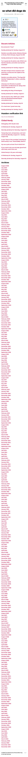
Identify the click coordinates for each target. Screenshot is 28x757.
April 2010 (4, 550)
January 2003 (5, 719)
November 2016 (6, 395)
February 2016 (5, 413)
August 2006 (5, 637)
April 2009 (4, 574)
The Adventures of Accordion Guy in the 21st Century (14, 3)
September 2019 (6, 328)
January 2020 (5, 321)
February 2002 (5, 741)
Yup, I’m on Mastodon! (7, 116)
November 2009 (6, 560)
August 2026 (5, 166)
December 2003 (6, 697)
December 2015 (5, 417)
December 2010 (6, 535)
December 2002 (6, 721)
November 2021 (6, 277)
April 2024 (4, 221)
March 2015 (4, 434)
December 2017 (5, 370)
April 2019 (4, 338)
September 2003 (6, 703)
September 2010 (6, 540)
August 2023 (5, 236)
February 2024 (5, 224)
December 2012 (5, 487)
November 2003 (6, 699)
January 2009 (5, 580)
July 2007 (4, 615)
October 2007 (5, 609)
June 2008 (4, 593)
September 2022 (6, 258)
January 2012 (5, 509)
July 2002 (4, 731)
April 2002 (4, 737)
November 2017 (6, 372)
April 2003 (4, 713)
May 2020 (4, 313)
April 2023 (4, 244)
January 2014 (5, 462)
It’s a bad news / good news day (10, 106)
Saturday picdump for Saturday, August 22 (14, 130)
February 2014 (5, 460)
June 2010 (4, 546)
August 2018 (5, 354)
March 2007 (4, 623)
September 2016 (6, 399)
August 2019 (5, 330)
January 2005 (5, 674)
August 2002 (5, 729)
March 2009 (4, 576)
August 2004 (5, 684)
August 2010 (5, 542)
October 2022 (5, 256)
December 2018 (6, 346)
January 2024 (5, 226)
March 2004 (4, 694)
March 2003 (4, 715)
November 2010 (6, 537)
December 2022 (6, 252)
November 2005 (6, 654)
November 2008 (6, 584)
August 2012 (5, 495)
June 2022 (4, 264)
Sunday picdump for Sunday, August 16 (12, 58)
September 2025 (6, 187)
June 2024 (4, 217)
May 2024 (4, 219)
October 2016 (5, 397)
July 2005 (4, 662)
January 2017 (5, 391)
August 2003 (5, 705)
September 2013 (6, 470)
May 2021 (4, 289)
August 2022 (5, 260)
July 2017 (4, 379)
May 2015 (4, 431)
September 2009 (6, 564)
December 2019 (5, 323)
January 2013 (5, 485)
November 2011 (5, 513)
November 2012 (6, 489)
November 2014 (6, 442)
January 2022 (5, 274)
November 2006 (6, 631)
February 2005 (5, 672)
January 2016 (5, 415)
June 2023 (4, 240)
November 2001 (6, 747)
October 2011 (5, 515)
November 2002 (6, 723)
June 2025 (4, 193)
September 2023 (6, 234)
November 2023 (6, 230)
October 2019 (5, 327)
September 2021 (6, 281)
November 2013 (6, 466)
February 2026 (5, 177)
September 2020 (6, 305)
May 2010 (4, 548)
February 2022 (5, 272)
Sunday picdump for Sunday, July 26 (12, 103)
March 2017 (4, 387)
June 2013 (4, 476)
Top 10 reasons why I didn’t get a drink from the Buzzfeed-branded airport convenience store (12, 98)
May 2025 (4, 195)
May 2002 (4, 735)
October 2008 (5, 586)
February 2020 (5, 319)
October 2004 (5, 680)
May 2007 (4, 619)
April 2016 (4, 409)
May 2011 (3, 525)
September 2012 (6, 493)
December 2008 (6, 582)
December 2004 (6, 676)
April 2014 (4, 456)
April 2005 (4, 668)
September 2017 (6, 376)
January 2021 (5, 297)
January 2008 (5, 603)
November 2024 (6, 207)
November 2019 (6, 325)
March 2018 (4, 364)
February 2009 (5, 578)
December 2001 (6, 745)
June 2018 (4, 358)
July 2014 (4, 450)
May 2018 (4, 360)
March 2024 (4, 222)
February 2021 (5, 295)
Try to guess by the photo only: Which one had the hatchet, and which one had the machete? (13, 62)
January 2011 (5, 533)
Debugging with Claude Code (10, 123)
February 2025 (5, 201)
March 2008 (4, 599)
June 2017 (4, 381)
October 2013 (5, 468)
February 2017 (5, 389)
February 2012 (5, 507)
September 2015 (6, 423)
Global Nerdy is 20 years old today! (11, 152)
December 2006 (6, 629)
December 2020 (6, 299)
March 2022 (4, 270)
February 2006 (5, 648)
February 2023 (5, 248)
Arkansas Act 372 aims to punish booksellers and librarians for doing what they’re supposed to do (13, 85)
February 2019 (5, 342)
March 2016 (4, 411)
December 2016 (5, 393)
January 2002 (5, 743)
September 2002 (6, 727)
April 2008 (4, 597)
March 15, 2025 (19, 14)
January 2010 (5, 556)
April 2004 (4, 692)
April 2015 (4, 432)
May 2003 (4, 711)
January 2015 (5, 438)
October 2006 (5, 633)
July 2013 (4, 474)
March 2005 (4, 670)
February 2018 (5, 366)
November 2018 (6, 348)
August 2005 (5, 660)
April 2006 (4, 644)
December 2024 (6, 205)
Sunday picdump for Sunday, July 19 (11, 109)
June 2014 (4, 452)
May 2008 (4, 595)
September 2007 (6, 611)
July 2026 (4, 168)
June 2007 (4, 617)
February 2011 (5, 531)
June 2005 (4, 664)
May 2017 (4, 383)
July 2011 (3, 521)
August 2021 (5, 283)
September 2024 (6, 211)
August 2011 (4, 519)
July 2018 (4, 356)
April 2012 (4, 503)
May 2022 (4, 266)
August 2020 (5, 307)
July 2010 (4, 544)
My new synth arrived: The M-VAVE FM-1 (13, 144)
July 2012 (4, 497)
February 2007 (5, 625)
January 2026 (5, 179)
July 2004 (4, 686)
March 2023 (4, 246)
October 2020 (5, 303)
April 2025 (4, 197)
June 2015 (4, 429)
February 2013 (5, 484)
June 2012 (4, 499)
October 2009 (5, 562)
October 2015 (5, 421)
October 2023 (5, 232)
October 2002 (5, 725)
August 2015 (5, 425)
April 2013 (4, 480)
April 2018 (4, 362)
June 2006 (4, 641)
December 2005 (6, 652)
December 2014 (6, 440)
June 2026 (4, 169)
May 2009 (4, 572)
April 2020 (4, 315)
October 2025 (5, 185)
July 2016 (4, 403)
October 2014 (5, 444)
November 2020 (6, 301)
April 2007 (4, 621)
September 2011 (5, 517)
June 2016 (4, 405)
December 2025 (6, 181)
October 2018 (5, 350)
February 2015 (5, 436)
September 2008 (6, 588)
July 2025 (4, 191)
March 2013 (4, 482)
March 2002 (4, 739)
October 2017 (5, 374)
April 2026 (4, 173)
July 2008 (4, 591)
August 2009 (5, 566)
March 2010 (4, 552)
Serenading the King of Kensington (11, 90)
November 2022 (6, 254)
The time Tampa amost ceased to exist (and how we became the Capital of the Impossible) (12, 72)
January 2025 (5, 203)
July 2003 (4, 707)
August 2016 (5, 401)
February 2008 (5, 601)
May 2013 (4, 478)
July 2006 (4, 639)
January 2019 (5, 344)
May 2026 (4, 171)
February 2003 (5, 717)
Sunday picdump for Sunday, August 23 (13, 50)
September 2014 (6, 446)
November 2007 (6, 607)
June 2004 (4, 688)
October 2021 (5, 279)
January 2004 (5, 695)
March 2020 (4, 317)
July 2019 (4, 332)
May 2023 (4, 242)
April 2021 (4, 291)
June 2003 (4, 709)
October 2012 (5, 491)
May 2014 (4, 454)
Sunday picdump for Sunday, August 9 (12, 67)
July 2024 (4, 215)
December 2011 (5, 511)
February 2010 (5, 554)
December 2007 (6, 605)
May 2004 (4, 690)
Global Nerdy (7, 120)
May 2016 (4, 407)
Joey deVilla (10, 14)
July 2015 (4, 427)
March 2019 (4, 340)
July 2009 (4, 568)
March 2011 (4, 529)
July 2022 (4, 262)
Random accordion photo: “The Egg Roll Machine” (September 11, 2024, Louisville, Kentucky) (13, 79)
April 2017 (4, 385)
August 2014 (5, 448)
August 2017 (5, 378)
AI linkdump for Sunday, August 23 (11, 127)
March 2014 (4, 458)
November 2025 (6, 183)
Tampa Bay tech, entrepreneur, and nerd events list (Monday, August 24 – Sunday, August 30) (13, 134)
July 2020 (4, 309)
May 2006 (4, 642)
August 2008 (5, 590)
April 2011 (4, 527)
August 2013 (5, 472)
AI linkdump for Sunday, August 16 (11, 155)
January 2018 (5, 368)
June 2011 (4, 523)
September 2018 (6, 352)
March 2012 (4, 505)
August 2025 (5, 189)
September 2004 (6, 682)
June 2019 (4, 334)
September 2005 (6, 658)
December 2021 (5, 275)
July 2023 (4, 238)
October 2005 (5, 656)
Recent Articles (8, 44)
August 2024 (5, 213)
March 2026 (4, 175)
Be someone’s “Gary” (7, 47)
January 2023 (5, 250)
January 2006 (5, 650)
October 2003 (5, 701)
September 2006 (6, 635)
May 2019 (4, 336)
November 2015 (6, 419)
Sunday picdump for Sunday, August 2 (12, 93)
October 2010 (5, 538)
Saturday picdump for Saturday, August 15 (13, 158)
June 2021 (4, 287)
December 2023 (6, 228)
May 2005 (4, 666)
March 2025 (4, 199)
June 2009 (4, 570)
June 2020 (4, 311)
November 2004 (6, 678)
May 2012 (4, 501)
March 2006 (4, 646)
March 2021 (4, 293)
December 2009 (6, 558)
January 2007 (5, 627)
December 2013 (5, 464)
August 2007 (5, 613)
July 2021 (4, 285)
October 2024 (5, 209)
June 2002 (4, 733)
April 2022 (4, 268)
